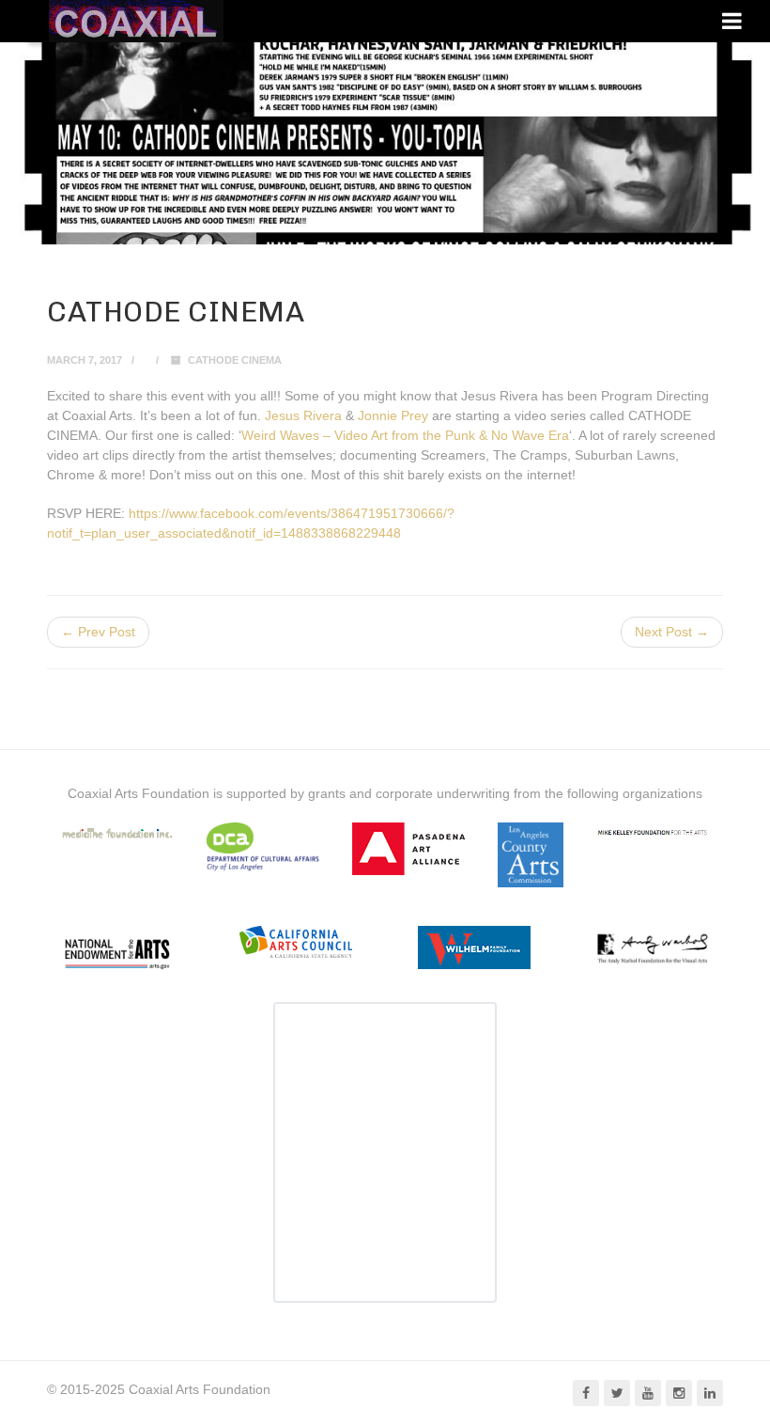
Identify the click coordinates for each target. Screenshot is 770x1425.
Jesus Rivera (303, 415)
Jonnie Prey (393, 415)
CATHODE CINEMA (235, 360)
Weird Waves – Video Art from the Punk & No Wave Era (405, 435)
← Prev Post (98, 631)
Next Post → (672, 631)
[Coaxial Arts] (136, 21)
